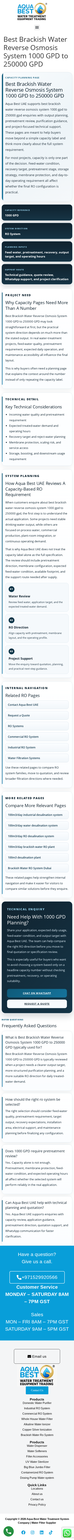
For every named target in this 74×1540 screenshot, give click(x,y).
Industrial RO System (21, 747)
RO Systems (16, 726)
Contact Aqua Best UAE (23, 705)
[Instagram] (32, 1532)
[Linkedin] (42, 1532)
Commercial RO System (23, 737)
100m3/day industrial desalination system (35, 815)
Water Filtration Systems (24, 758)
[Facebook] (23, 1532)
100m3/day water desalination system (33, 825)
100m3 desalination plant (24, 857)
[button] (37, 27)
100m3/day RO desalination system (31, 836)
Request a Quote (19, 715)
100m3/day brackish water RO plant (31, 847)
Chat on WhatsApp (37, 993)
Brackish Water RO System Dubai (29, 868)
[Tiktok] (51, 1532)
